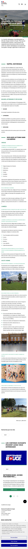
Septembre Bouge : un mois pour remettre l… (12, 476)
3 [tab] (17, 496)
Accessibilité (22, 4)
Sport (5, 434)
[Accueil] (5, 3)
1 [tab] (11, 496)
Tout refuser (14, 541)
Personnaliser (14, 537)
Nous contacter (6, 520)
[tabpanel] (14, 472)
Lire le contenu (14, 489)
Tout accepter (14, 545)
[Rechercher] (19, 4)
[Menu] (25, 4)
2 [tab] (14, 496)
